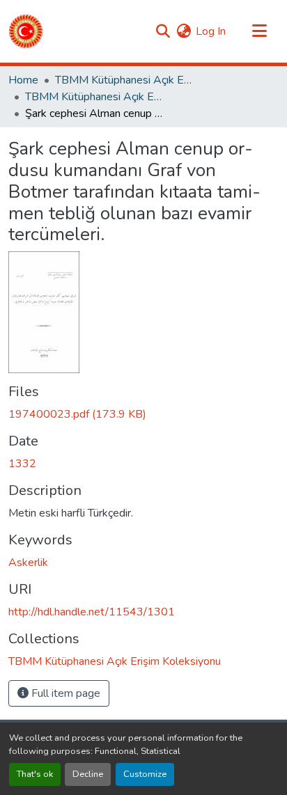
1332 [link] (22, 463)
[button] (25, 31)
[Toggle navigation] (259, 31)
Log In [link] (211, 31)
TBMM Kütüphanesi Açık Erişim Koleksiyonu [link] (124, 80)
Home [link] (23, 80)
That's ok (35, 774)
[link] (143, 414)
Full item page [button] (64, 693)
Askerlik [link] (28, 562)
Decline (87, 774)
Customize (144, 774)
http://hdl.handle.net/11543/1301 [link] (91, 612)
